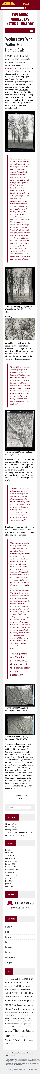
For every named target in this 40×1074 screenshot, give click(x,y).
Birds (7, 931)
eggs (28, 996)
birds (26, 983)
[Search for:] (20, 807)
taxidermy (8, 1031)
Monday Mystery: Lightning (16, 835)
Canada (27, 986)
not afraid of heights (13, 62)
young (11, 1043)
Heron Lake (30, 1005)
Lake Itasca (27, 1009)
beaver (15, 979)
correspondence (23, 989)
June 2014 (9, 850)
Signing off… (10, 824)
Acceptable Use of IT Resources (25, 1069)
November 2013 (11, 869)
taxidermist (29, 1027)
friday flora (10, 1000)
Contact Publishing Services (22, 1053)
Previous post (22, 795)
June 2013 (9, 883)
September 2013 (12, 875)
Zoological (8, 962)
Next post (18, 798)
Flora (7, 942)
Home (8, 1053)
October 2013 (10, 872)
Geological (8, 947)
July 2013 (9, 881)
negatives (25, 1021)
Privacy (10, 1069)
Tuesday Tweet (23, 1036)
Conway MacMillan (11, 989)
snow (12, 1027)
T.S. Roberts (22, 1027)
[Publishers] (20, 905)
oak (24, 62)
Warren (31, 1040)
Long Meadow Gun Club (25, 1012)
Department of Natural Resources (14, 996)
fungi (18, 1001)
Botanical (8, 937)
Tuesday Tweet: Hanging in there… (19, 832)
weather (7, 1043)
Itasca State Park (14, 1009)
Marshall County (9, 1015)
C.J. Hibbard (19, 986)
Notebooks (8, 952)
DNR (24, 996)
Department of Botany (19, 992)
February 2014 (11, 861)
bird (23, 983)
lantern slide (13, 1012)
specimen (16, 1027)
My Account (10, 1055)
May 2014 (9, 852)
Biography (8, 926)
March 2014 (10, 858)
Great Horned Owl (12, 59)
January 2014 (10, 864)
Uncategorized (10, 957)
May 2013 (9, 886)
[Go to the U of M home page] (15, 3)
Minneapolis (25, 59)
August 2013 (10, 878)
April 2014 (9, 855)
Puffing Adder (11, 829)
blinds (16, 56)
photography (23, 1023)
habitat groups (22, 1005)
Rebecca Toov (19, 68)
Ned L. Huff (17, 1021)
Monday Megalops (12, 827)
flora (31, 996)
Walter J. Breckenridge (13, 65)
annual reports (9, 979)
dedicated (24, 56)
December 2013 (11, 867)
